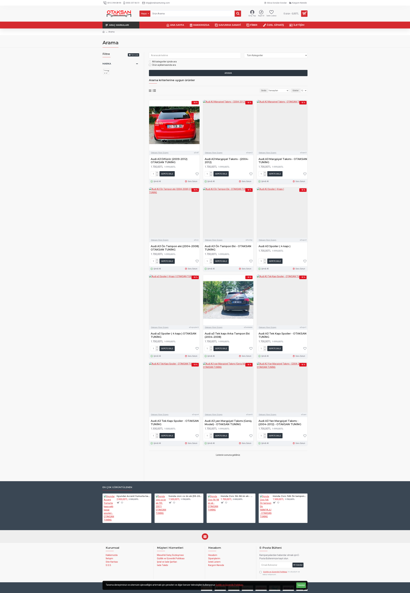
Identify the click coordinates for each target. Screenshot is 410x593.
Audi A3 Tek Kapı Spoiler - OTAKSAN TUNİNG (282, 335)
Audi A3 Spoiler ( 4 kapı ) (274, 246)
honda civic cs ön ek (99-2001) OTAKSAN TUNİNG (185, 496)
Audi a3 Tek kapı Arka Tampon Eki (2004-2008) (227, 335)
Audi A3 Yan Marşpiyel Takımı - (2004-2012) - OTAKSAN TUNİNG (279, 422)
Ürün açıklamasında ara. (164, 65)
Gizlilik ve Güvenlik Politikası (229, 585)
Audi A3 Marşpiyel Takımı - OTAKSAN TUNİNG (282, 161)
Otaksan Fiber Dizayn (159, 153)
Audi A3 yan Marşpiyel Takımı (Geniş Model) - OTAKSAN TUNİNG (228, 422)
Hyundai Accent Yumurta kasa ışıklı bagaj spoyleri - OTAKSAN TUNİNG (133, 496)
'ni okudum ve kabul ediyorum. (281, 573)
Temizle (134, 55)
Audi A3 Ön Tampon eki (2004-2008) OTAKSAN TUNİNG (175, 248)
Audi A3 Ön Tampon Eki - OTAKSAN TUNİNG (228, 248)
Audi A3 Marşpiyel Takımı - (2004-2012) (227, 161)
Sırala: (264, 90)
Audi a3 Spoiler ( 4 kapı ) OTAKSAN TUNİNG (173, 335)
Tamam (301, 585)
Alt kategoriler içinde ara (164, 61)
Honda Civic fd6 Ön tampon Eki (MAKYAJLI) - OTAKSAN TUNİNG (289, 496)
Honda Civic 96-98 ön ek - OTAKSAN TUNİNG (237, 496)
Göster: (296, 90)
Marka (106, 63)
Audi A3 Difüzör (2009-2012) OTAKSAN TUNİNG (169, 161)
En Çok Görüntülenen (117, 487)
